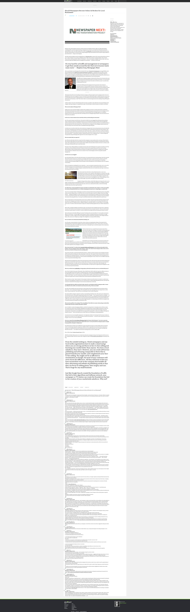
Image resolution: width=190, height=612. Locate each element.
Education (95, 1)
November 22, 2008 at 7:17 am (70, 509)
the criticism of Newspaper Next (80, 320)
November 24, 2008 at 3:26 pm (70, 561)
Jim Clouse (68, 432)
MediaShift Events (74, 607)
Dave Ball (68, 530)
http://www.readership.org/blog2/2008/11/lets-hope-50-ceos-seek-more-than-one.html (92, 519)
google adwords (76, 387)
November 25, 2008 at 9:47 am (70, 570)
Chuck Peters (69, 508)
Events (112, 1)
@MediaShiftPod (113, 41)
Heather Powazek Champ (77, 332)
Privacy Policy (73, 611)
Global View (90, 1)
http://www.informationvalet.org (80, 419)
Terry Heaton (69, 526)
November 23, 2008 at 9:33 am (70, 531)
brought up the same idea (97, 336)
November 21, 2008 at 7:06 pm (70, 499)
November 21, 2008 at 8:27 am (70, 433)
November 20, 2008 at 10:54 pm (70, 424)
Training (103, 1)
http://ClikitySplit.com (75, 436)
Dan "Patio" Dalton (70, 521)
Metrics (99, 1)
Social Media (79, 1)
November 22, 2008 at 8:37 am (70, 522)
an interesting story (98, 272)
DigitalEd (73, 608)
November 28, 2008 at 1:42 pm (70, 575)
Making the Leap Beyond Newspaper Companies (83, 72)
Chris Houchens (69, 569)
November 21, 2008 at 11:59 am (70, 450)
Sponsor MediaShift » (113, 35)
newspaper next (87, 387)
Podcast (108, 1)
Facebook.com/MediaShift (114, 42)
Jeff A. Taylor (69, 449)
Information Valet (75, 587)
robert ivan (68, 560)
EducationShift (66, 604)
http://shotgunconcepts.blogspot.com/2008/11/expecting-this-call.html (80, 572)
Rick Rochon (69, 498)
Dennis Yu (68, 391)
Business (84, 1)
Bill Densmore (69, 400)
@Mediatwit (112, 40)
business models (70, 387)
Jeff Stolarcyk (69, 423)
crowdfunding (88, 51)
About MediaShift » (113, 33)
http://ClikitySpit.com (72, 484)
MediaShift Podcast (74, 609)
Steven (68, 550)
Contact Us (73, 604)
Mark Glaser (72, 15)
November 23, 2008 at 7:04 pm (70, 551)
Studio (116, 1)
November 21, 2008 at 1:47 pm (70, 474)
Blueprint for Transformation (94, 71)
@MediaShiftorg (113, 38)
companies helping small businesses (87, 247)
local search (81, 387)
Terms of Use (77, 611)
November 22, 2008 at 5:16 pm (70, 527)
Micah (68, 590)
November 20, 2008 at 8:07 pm (70, 392)
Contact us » (112, 34)
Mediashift (67, 1)
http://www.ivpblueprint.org (92, 409)
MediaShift (68, 602)
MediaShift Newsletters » (114, 36)
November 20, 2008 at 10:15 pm (70, 401)
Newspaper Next (89, 56)
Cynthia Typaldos (69, 574)
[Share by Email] (92, 15)
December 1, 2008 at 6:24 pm (69, 591)
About (72, 603)
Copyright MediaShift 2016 (83, 611)
